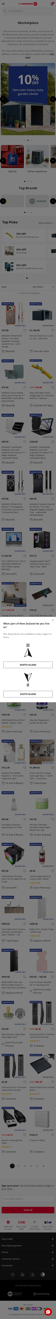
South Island (28, 694)
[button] (48, 1312)
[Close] (52, 620)
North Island (28, 664)
